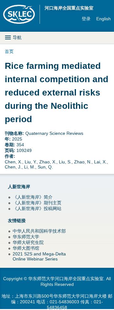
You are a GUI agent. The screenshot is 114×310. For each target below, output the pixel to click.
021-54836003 (64, 301)
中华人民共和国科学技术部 (39, 231)
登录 (86, 18)
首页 (9, 51)
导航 (17, 37)
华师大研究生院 (28, 242)
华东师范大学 (26, 236)
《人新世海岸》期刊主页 (37, 202)
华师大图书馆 (26, 248)
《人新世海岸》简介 (33, 197)
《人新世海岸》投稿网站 (37, 208)
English (103, 18)
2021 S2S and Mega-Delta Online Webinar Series (39, 256)
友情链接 (17, 220)
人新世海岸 (19, 186)
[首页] (21, 14)
